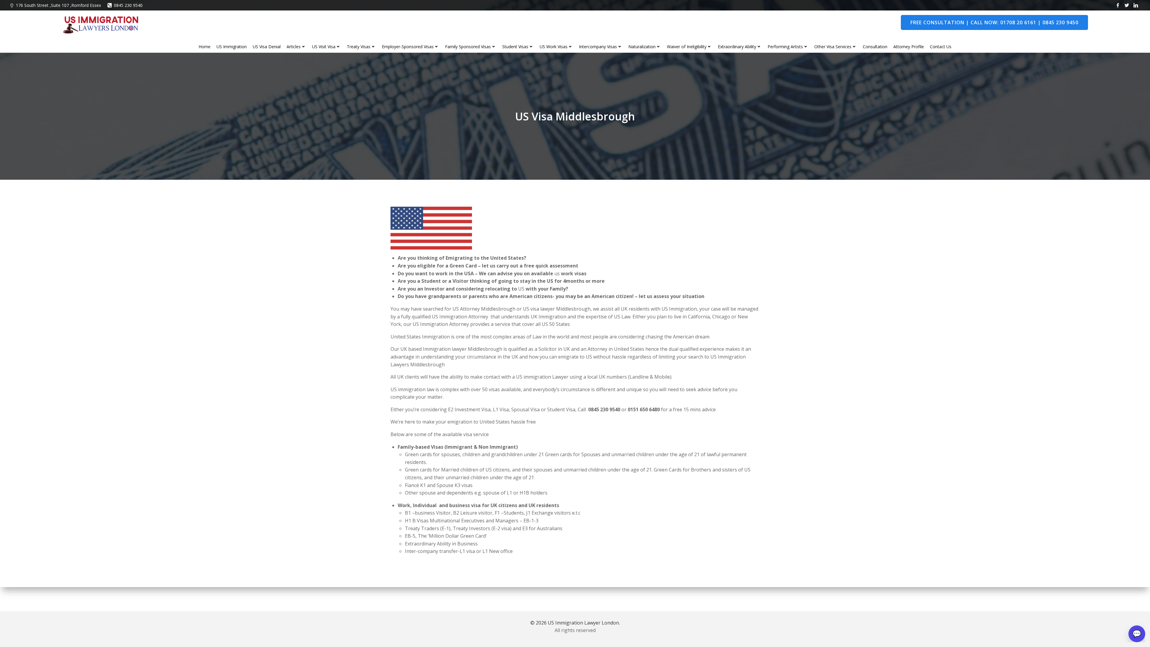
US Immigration (232, 46)
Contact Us (940, 46)
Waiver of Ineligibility (686, 46)
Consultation (875, 46)
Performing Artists (785, 46)
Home (205, 46)
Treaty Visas (358, 46)
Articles (294, 46)
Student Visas (515, 46)
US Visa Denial (267, 46)
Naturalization (642, 46)
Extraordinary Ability (737, 46)
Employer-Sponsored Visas (408, 46)
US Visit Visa (323, 46)
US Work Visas (554, 46)
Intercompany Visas (598, 46)
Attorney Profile (908, 46)
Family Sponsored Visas (468, 46)
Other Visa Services (832, 46)
